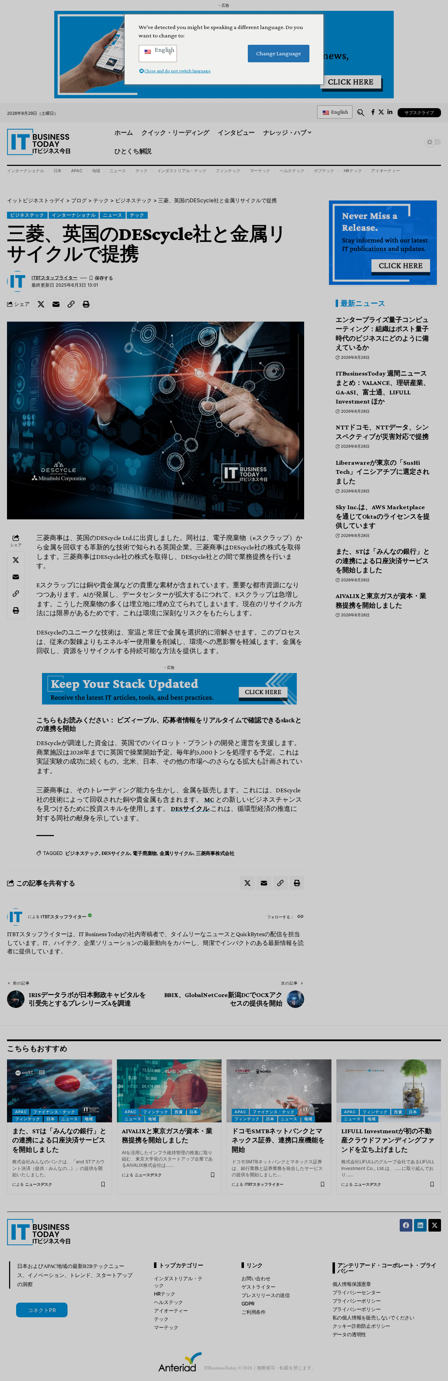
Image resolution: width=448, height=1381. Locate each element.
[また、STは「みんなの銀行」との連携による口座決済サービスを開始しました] (59, 1090)
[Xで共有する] (41, 304)
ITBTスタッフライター (54, 277)
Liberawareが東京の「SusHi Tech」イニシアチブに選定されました (382, 472)
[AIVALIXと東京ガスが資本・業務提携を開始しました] (169, 1090)
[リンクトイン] (420, 1225)
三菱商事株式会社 (215, 853)
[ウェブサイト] (300, 917)
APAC (77, 170)
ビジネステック (27, 215)
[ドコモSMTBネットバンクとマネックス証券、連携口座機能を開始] (278, 1090)
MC (209, 799)
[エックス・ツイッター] (434, 1225)
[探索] (360, 112)
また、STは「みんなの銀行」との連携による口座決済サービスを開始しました (383, 561)
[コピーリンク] (71, 304)
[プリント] (86, 304)
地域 (96, 170)
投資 (179, 1111)
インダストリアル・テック (181, 170)
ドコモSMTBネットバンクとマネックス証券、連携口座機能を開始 (278, 1140)
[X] (381, 112)
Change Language (278, 53)
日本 (58, 170)
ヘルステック (292, 170)
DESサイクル (190, 808)
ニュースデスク (38, 1184)
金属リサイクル (176, 853)
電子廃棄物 (145, 853)
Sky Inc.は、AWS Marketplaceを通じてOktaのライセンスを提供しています (383, 516)
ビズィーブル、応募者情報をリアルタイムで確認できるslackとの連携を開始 (168, 724)
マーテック (260, 170)
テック (141, 170)
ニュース (118, 170)
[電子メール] (56, 304)
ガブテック (324, 170)
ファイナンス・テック (54, 1111)
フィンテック (228, 170)
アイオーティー (385, 170)
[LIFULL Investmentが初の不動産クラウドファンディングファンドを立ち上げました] (388, 1090)
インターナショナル (25, 170)
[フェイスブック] (373, 112)
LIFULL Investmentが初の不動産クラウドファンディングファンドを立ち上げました (387, 1140)
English (339, 112)
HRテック (353, 170)
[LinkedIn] (390, 112)
